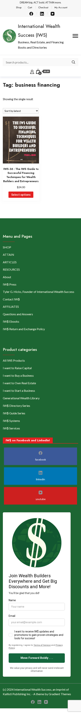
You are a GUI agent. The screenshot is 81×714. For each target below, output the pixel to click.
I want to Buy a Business (18, 375)
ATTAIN (8, 254)
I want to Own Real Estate (19, 383)
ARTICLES (10, 262)
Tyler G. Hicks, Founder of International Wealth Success (38, 291)
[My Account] (32, 71)
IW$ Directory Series (16, 405)
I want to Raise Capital (17, 368)
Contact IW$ (11, 299)
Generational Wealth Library (21, 398)
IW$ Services (11, 428)
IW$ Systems (11, 420)
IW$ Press (9, 284)
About (7, 277)
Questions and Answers (18, 314)
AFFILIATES (11, 306)
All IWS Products (14, 360)
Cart (30, 7)
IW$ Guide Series (14, 413)
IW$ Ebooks (11, 321)
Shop (18, 7)
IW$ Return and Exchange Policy (24, 329)
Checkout (43, 7)
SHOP (7, 247)
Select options (21, 194)
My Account (60, 7)
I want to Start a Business (19, 390)
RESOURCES (11, 269)
